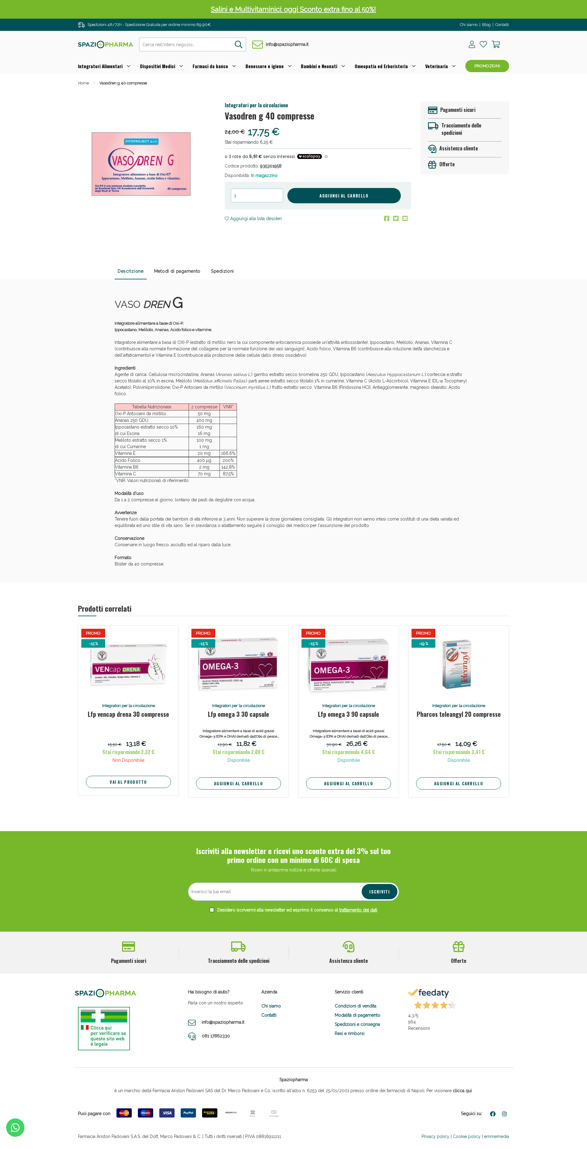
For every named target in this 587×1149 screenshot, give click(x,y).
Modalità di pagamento (357, 1015)
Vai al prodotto (128, 782)
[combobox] (192, 44)
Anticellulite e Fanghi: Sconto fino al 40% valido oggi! (293, 9)
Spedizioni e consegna (357, 1024)
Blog (486, 24)
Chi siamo (469, 24)
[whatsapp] (15, 1127)
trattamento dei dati (358, 910)
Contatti (502, 24)
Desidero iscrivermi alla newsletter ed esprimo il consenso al (296, 910)
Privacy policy (435, 1136)
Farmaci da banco (210, 66)
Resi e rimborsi (349, 1033)
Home (83, 83)
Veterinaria (436, 66)
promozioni (487, 66)
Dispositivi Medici (157, 66)
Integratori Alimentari (100, 66)
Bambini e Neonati (319, 66)
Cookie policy (467, 1136)
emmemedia (496, 1136)
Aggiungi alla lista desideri (255, 218)
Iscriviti (379, 892)
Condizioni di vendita (355, 1006)
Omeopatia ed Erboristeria (381, 66)
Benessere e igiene (265, 66)
